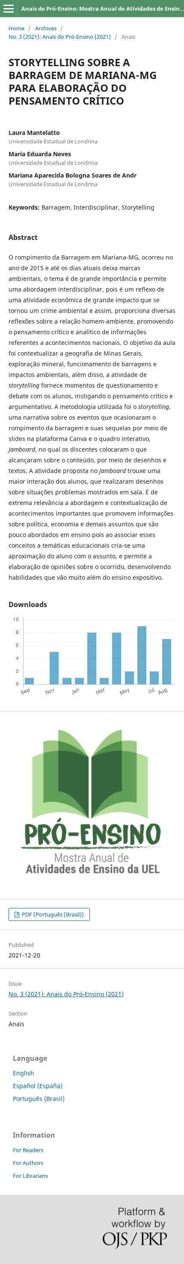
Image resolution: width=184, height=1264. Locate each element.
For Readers (28, 1150)
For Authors (28, 1163)
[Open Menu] (8, 8)
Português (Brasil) (39, 1099)
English (23, 1073)
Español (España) (37, 1086)
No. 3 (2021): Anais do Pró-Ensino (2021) (60, 37)
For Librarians (30, 1175)
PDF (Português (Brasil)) (52, 914)
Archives (45, 28)
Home (16, 28)
